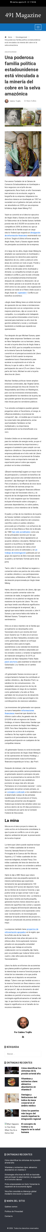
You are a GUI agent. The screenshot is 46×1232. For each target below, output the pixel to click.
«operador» (22, 293)
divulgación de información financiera (22, 234)
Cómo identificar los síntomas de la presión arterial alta (31, 1071)
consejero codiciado (16, 792)
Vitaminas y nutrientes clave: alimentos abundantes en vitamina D (29, 1084)
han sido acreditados (21, 532)
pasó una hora (11, 662)
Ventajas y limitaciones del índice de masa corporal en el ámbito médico (29, 1100)
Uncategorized (11, 52)
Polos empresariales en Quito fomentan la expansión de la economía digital (22, 1185)
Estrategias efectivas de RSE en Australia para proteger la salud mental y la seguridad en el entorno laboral (23, 1177)
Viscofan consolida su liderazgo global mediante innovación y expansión (20, 1192)
